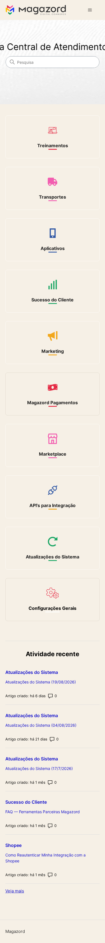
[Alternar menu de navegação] (90, 10)
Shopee (13, 845)
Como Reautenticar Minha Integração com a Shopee (45, 858)
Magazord (15, 931)
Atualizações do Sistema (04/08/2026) (40, 725)
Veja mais (14, 891)
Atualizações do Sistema (31, 672)
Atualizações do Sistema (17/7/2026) (39, 768)
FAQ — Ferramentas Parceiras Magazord (42, 811)
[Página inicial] (37, 10)
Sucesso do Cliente (26, 802)
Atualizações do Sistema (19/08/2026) (40, 682)
